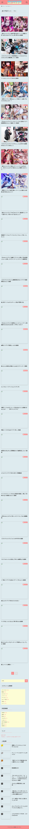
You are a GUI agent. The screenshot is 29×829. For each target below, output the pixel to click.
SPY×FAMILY (5, 722)
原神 (4, 714)
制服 (4, 691)
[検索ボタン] (26, 2)
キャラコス (5, 690)
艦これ (4, 724)
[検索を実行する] (26, 680)
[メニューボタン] (2, 2)
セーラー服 (5, 699)
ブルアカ (4, 718)
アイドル (5, 697)
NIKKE (4, 725)
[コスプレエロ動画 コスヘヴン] (14, 2)
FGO (4, 716)
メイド (4, 695)
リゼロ (4, 720)
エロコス (5, 693)
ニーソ (4, 703)
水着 (4, 701)
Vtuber (4, 712)
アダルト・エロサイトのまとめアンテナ (11, 736)
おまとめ (3, 735)
